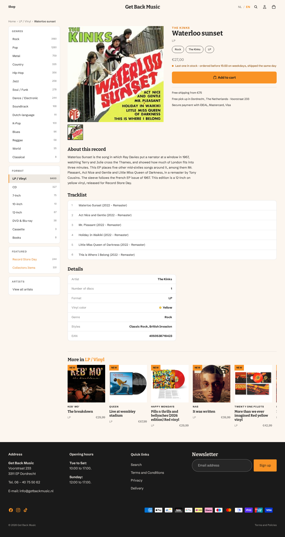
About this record (87, 149)
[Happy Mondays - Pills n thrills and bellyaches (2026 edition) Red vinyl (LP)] (170, 383)
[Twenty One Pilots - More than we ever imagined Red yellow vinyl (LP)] (253, 383)
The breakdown (80, 411)
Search (136, 465)
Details (75, 269)
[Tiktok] (25, 510)
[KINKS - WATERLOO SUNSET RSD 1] (75, 132)
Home (12, 21)
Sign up (265, 465)
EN (248, 6)
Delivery (137, 488)
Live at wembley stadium (122, 414)
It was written (204, 411)
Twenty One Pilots (249, 406)
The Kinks (181, 27)
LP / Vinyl (25, 21)
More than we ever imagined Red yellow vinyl (251, 416)
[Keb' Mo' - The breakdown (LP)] (86, 383)
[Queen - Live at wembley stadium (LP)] (128, 383)
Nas (195, 406)
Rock (178, 49)
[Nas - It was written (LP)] (211, 383)
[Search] (255, 6)
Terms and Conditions (147, 472)
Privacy (136, 480)
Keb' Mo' (73, 406)
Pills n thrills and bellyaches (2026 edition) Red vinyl (165, 416)
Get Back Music (27, 525)
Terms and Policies (266, 525)
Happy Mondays (163, 406)
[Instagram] (18, 510)
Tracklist (77, 195)
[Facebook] (10, 510)
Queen (114, 406)
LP (209, 49)
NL (240, 6)
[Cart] (273, 6)
